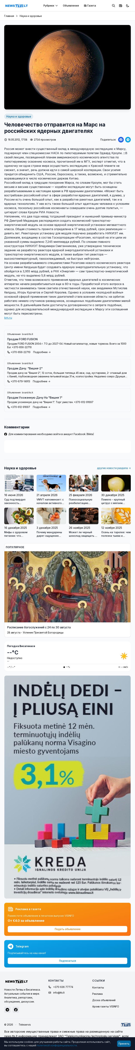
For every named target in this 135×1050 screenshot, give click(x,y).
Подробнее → (42, 352)
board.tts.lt (27, 334)
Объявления (71, 5)
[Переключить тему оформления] (127, 5)
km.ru (8, 317)
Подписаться (67, 960)
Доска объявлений (103, 1000)
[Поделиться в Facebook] (121, 139)
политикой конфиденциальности (57, 1045)
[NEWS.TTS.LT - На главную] (16, 5)
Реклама (97, 993)
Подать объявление (68, 929)
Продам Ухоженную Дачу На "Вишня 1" (34, 397)
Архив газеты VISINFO (105, 1006)
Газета (91, 5)
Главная (9, 15)
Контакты (98, 987)
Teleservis (25, 1024)
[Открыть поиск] (113, 5)
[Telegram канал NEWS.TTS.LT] (7, 1010)
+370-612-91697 (20, 406)
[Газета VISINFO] (120, 5)
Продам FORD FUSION (22, 339)
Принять (123, 1043)
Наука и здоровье (31, 15)
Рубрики (48, 5)
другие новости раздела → (114, 468)
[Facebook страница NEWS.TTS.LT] (16, 1010)
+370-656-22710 (20, 352)
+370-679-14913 (20, 381)
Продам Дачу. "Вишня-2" (25, 368)
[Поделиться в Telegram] (128, 139)
